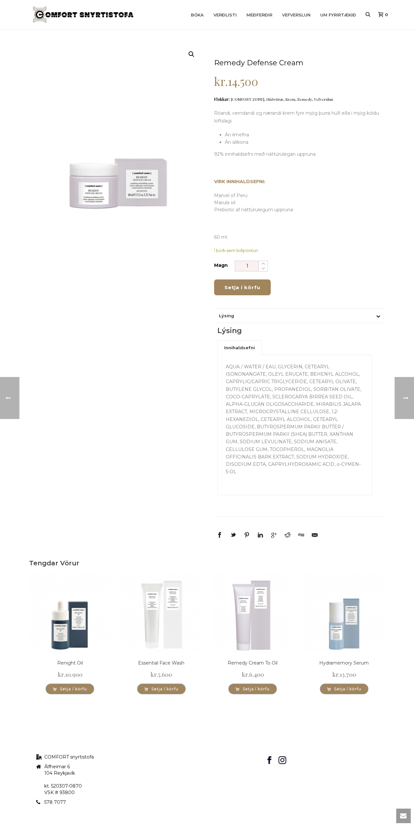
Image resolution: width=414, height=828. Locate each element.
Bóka (197, 14)
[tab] (239, 347)
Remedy (304, 99)
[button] (191, 54)
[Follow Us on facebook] (269, 760)
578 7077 (55, 802)
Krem (290, 99)
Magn (221, 265)
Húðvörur (274, 99)
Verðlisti (225, 14)
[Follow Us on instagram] (282, 760)
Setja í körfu (242, 287)
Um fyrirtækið (338, 14)
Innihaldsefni (239, 347)
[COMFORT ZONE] (247, 99)
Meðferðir (259, 14)
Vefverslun (296, 14)
